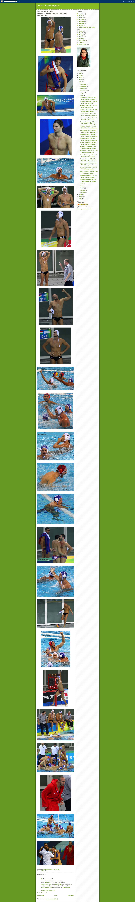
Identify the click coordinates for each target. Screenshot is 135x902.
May (81, 185)
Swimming (82, 40)
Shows (81, 36)
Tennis (81, 42)
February (83, 190)
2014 (80, 75)
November (83, 86)
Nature (81, 31)
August (82, 93)
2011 (80, 82)
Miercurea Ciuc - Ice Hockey (87, 27)
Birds (80, 15)
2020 (80, 73)
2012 (80, 79)
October (82, 88)
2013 (80, 77)
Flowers (81, 19)
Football (81, 21)
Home (55, 895)
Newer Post (40, 895)
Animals (81, 14)
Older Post (71, 895)
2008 (80, 199)
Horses (81, 25)
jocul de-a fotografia (49, 5)
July (81, 95)
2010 (80, 194)
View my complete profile (84, 209)
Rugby (81, 35)
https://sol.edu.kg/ (46, 887)
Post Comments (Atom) (51, 899)
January (82, 192)
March (82, 188)
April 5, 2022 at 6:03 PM (48, 890)
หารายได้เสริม (66, 887)
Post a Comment (42, 893)
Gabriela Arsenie (83, 204)
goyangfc (47, 882)
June (82, 183)
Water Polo (44, 871)
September (83, 90)
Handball (81, 23)
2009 (80, 196)
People (81, 33)
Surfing (81, 38)
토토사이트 (58, 884)
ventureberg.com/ (46, 884)
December (83, 84)
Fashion (81, 17)
